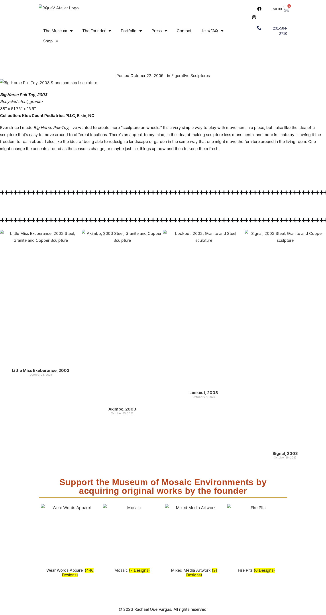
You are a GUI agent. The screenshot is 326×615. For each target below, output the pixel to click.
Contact (184, 30)
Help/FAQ (209, 30)
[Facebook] (259, 8)
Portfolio (128, 30)
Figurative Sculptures (190, 75)
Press (156, 30)
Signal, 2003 (285, 453)
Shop (48, 41)
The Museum (55, 30)
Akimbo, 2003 (122, 409)
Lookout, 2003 (203, 392)
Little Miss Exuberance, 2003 (40, 370)
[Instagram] (254, 17)
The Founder (94, 30)
